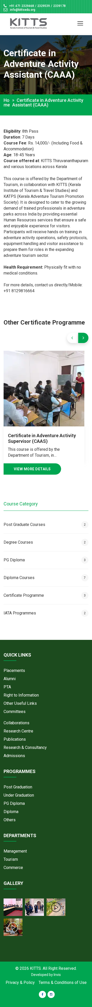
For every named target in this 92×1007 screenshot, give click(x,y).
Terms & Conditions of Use (63, 982)
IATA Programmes (45, 613)
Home (7, 102)
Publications (15, 739)
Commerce (13, 867)
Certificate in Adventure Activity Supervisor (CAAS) (42, 438)
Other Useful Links (20, 703)
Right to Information (21, 695)
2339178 (59, 5)
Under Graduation (19, 795)
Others (10, 819)
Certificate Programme (45, 595)
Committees (15, 711)
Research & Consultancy (25, 747)
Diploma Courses (45, 577)
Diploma (11, 811)
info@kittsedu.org (22, 9)
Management (15, 851)
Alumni (10, 678)
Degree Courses (45, 542)
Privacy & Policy (20, 982)
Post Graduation (18, 787)
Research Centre (18, 731)
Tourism (11, 859)
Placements (14, 670)
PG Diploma (45, 560)
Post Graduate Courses (45, 524)
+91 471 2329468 (21, 5)
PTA (7, 687)
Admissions (14, 755)
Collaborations (16, 722)
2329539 (43, 5)
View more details (32, 469)
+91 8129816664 (19, 290)
